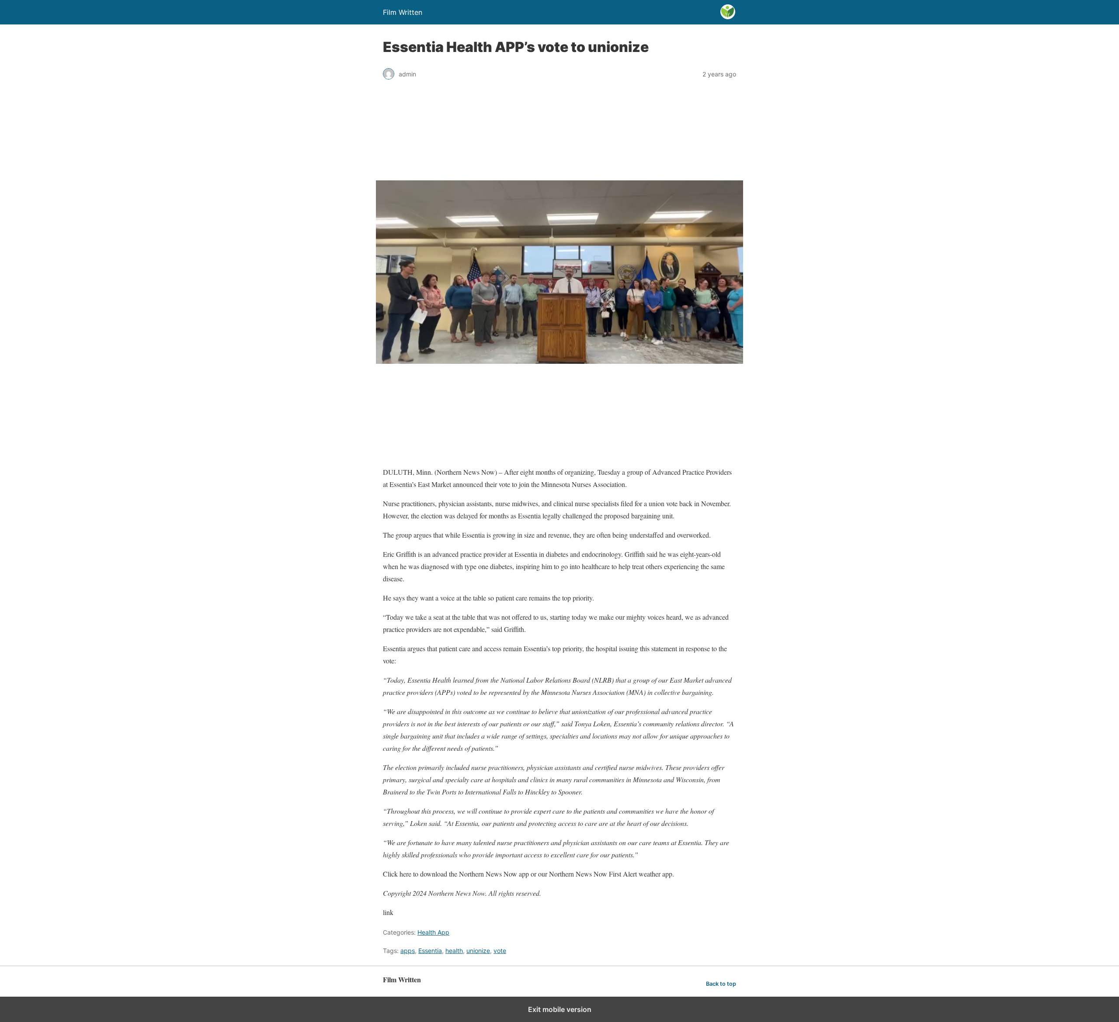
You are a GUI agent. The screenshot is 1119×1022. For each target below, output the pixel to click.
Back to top (721, 984)
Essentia (430, 950)
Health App (433, 932)
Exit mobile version (559, 1009)
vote (499, 950)
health (454, 950)
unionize (478, 950)
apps (407, 950)
